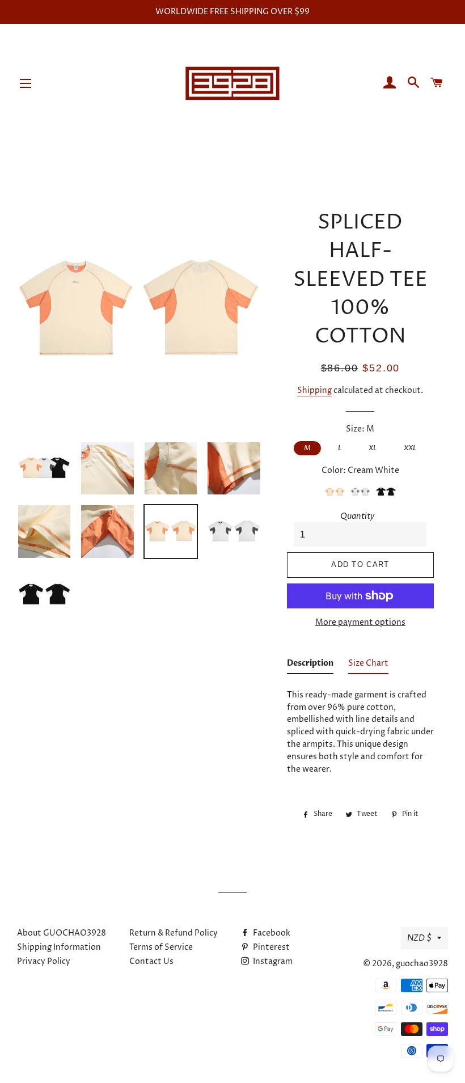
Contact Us (151, 961)
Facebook (270, 933)
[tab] (310, 665)
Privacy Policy (43, 961)
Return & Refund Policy (173, 933)
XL (373, 447)
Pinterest (270, 947)
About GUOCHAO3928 (61, 933)
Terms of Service (161, 947)
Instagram (272, 961)
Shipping (314, 390)
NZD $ (419, 938)
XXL (410, 447)
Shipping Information (59, 947)
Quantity (357, 516)
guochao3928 (422, 963)
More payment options (360, 622)
